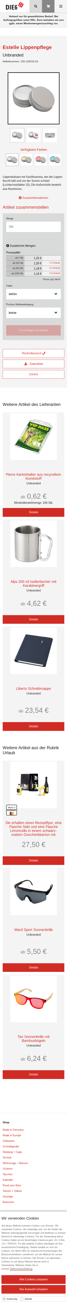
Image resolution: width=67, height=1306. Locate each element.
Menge (9, 218)
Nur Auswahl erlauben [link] (33, 1289)
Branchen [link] (8, 1202)
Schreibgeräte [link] (11, 1146)
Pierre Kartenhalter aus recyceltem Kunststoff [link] (33, 476)
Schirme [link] (8, 1168)
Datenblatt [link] (36, 363)
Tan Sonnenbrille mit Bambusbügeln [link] (34, 1039)
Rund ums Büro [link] (12, 1185)
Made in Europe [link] (12, 1135)
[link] (15, 6)
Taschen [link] (8, 1174)
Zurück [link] (33, 374)
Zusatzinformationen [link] (35, 197)
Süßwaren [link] (9, 1140)
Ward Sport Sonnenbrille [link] (33, 930)
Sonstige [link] (8, 1196)
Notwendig (12, 1299)
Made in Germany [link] (13, 1129)
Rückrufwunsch (32, 353)
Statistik (28, 1299)
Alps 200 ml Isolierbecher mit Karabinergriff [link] (33, 584)
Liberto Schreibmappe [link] (33, 689)
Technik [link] (7, 1157)
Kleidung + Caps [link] (12, 1151)
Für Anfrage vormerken (33, 330)
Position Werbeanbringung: (20, 304)
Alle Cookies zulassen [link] (33, 1279)
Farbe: (9, 285)
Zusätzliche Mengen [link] (23, 245)
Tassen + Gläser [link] (12, 1190)
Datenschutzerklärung (21, 1268)
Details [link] (33, 512)
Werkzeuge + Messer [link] (15, 1163)
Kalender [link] (8, 1179)
